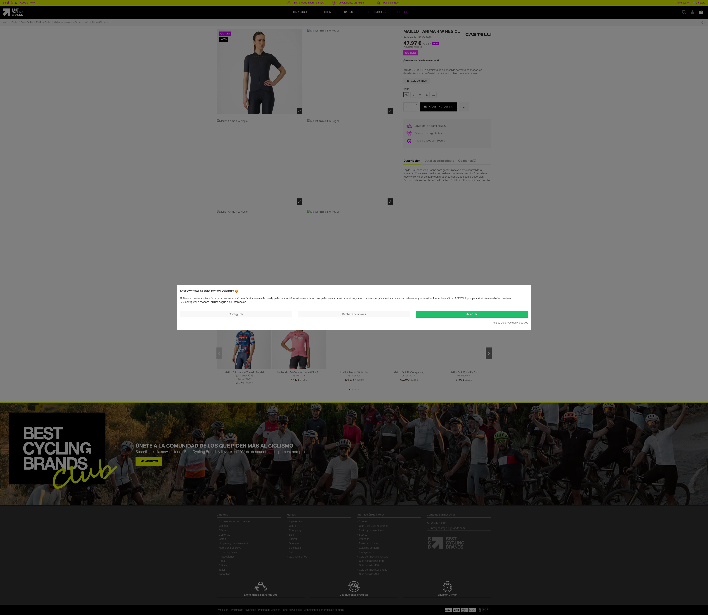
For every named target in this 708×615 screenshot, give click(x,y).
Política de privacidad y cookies (510, 322)
